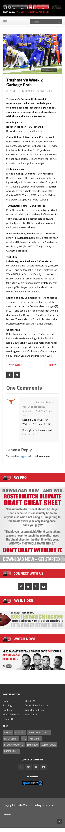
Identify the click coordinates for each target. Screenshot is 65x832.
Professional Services (36, 705)
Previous (17, 365)
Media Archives (11, 714)
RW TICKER (46, 91)
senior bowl (49, 745)
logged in (25, 456)
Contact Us (8, 719)
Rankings (8, 705)
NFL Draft (35, 739)
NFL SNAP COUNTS (13, 745)
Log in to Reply (43, 402)
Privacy (8, 814)
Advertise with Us (34, 710)
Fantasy (20, 732)
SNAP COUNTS (11, 751)
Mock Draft (11, 739)
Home (6, 701)
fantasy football (39, 732)
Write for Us (31, 714)
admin (13, 91)
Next (50, 365)
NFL (24, 739)
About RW (30, 701)
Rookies (7, 710)
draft (7, 732)
